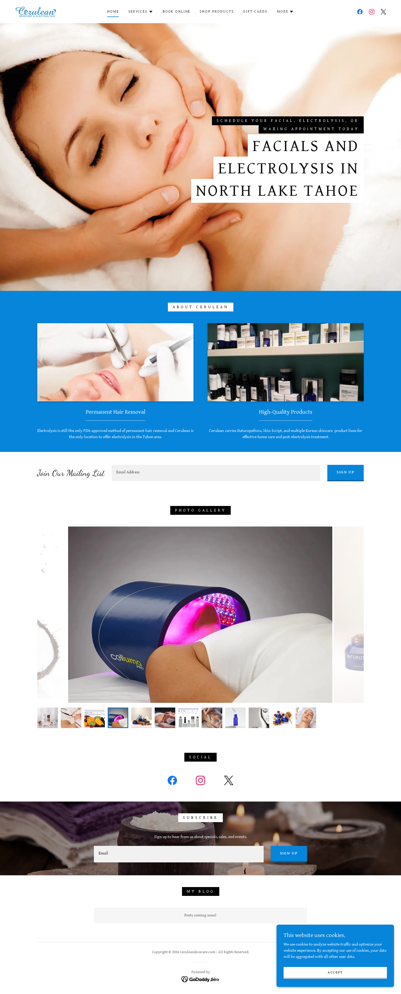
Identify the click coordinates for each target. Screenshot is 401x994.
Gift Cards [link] (255, 11)
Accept (335, 972)
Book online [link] (176, 11)
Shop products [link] (217, 11)
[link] (36, 11)
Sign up (345, 472)
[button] (140, 11)
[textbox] (216, 473)
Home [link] (113, 11)
